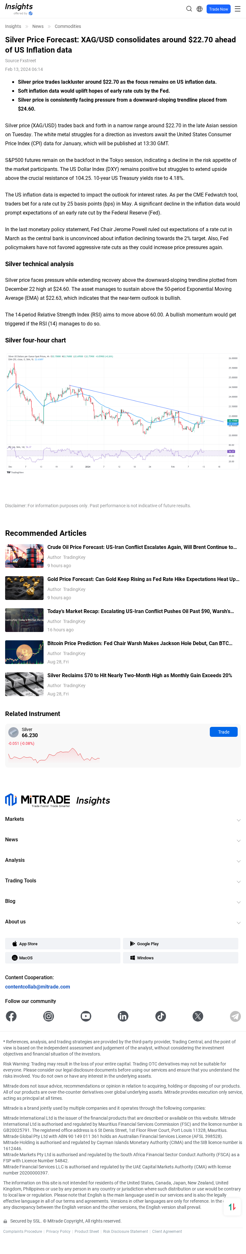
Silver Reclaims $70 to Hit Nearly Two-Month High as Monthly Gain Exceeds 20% (139, 675)
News (38, 26)
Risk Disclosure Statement (125, 1231)
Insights (13, 26)
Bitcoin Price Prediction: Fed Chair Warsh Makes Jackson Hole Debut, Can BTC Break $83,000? (138, 643)
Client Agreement (167, 1231)
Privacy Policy (58, 1231)
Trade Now (218, 9)
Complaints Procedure (22, 1231)
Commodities (68, 26)
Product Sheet (87, 1231)
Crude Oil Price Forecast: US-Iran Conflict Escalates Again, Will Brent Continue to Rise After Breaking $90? (140, 547)
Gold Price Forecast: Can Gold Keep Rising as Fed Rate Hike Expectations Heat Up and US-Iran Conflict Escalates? (141, 579)
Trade (223, 732)
